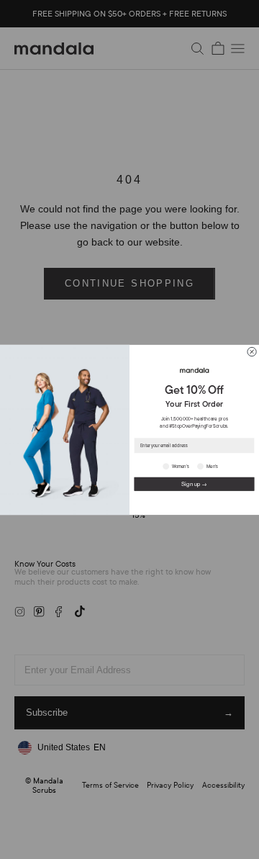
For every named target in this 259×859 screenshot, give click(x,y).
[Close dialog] (251, 351)
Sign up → (194, 483)
